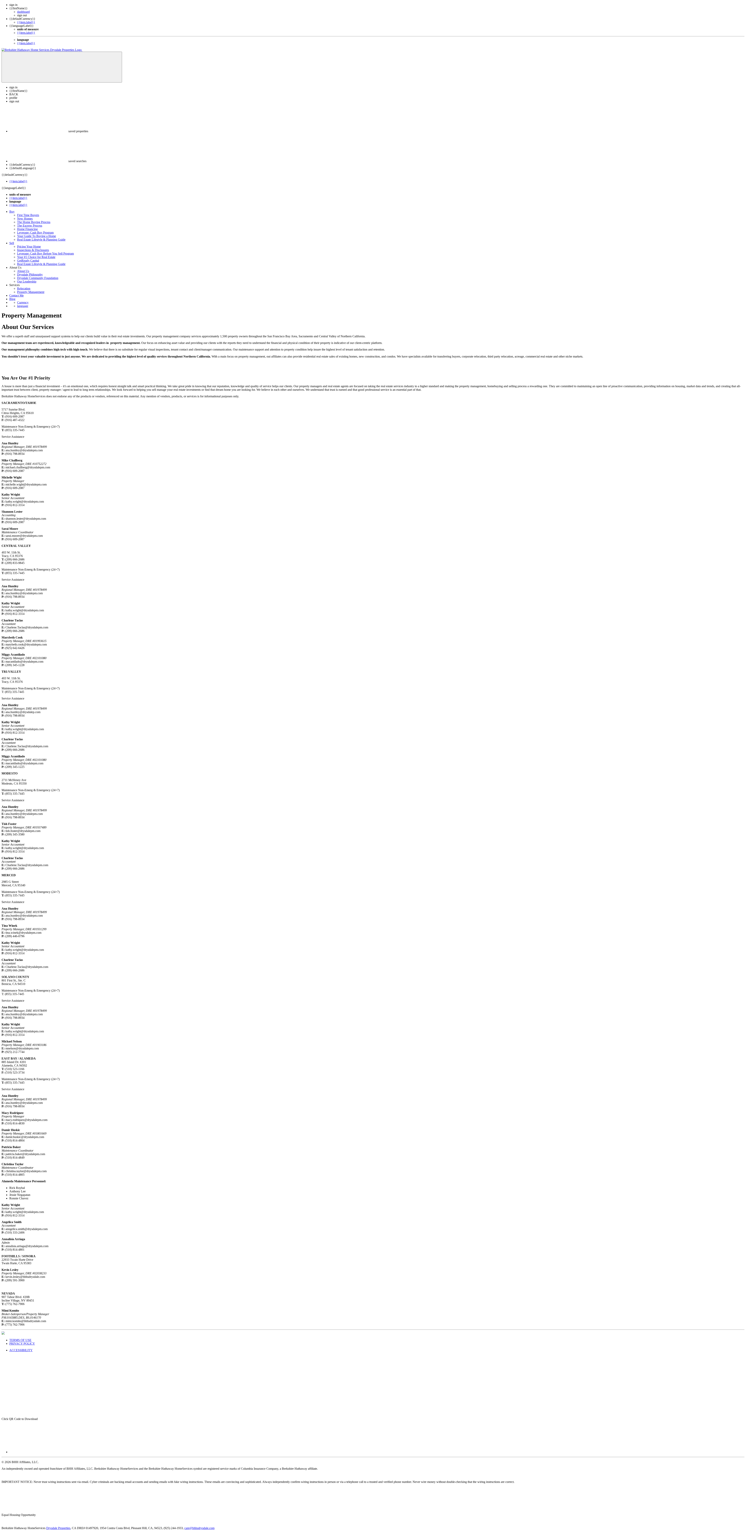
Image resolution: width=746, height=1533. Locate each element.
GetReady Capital (28, 260)
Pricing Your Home (29, 246)
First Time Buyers (28, 215)
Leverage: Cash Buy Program (35, 232)
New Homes (25, 218)
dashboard (23, 11)
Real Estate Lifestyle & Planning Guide (41, 239)
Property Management (30, 292)
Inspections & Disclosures (33, 250)
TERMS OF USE (20, 1340)
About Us (23, 271)
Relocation (23, 288)
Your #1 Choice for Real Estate (36, 257)
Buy (12, 211)
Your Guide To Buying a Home (36, 236)
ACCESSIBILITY (21, 1350)
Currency (23, 302)
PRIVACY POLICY (22, 1343)
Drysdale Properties (58, 1528)
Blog (12, 299)
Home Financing (27, 229)
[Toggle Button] (62, 67)
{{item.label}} (26, 22)
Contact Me (16, 295)
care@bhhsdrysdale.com (199, 1528)
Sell (11, 243)
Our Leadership (26, 281)
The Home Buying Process (33, 222)
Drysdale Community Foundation (37, 278)
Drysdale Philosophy (30, 274)
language (22, 306)
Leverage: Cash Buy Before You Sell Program (45, 253)
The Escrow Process (29, 225)
